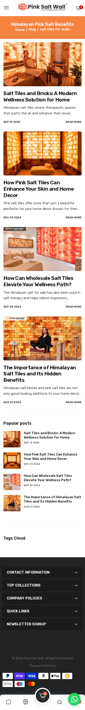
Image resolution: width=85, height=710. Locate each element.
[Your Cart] (78, 8)
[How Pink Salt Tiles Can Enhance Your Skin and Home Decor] (42, 153)
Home (20, 30)
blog (32, 29)
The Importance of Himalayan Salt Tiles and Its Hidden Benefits (39, 373)
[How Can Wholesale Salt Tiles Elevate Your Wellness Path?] (42, 249)
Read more (74, 121)
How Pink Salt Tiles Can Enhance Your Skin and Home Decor (38, 188)
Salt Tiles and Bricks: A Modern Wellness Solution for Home (40, 96)
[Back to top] (74, 683)
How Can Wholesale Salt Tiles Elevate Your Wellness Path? (38, 281)
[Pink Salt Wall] (43, 8)
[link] (9, 702)
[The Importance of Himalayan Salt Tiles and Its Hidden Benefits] (42, 338)
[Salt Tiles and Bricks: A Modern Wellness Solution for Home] (42, 64)
